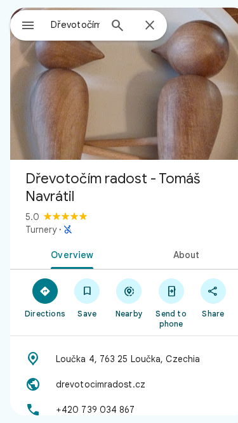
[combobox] (75, 24)
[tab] (70, 253)
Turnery (40, 229)
